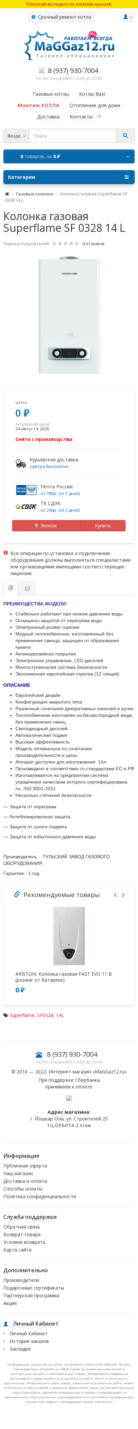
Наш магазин (18, 1173)
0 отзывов (93, 244)
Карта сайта (17, 1250)
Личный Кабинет (28, 1333)
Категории (21, 177)
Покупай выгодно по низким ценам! (69, 4)
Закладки (19, 1349)
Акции (10, 1303)
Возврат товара (22, 1234)
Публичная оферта (25, 1165)
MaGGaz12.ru (109, 1071)
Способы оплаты (22, 1188)
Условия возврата (24, 1242)
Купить (103, 525)
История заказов (28, 1341)
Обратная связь (21, 1227)
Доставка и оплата (25, 1181)
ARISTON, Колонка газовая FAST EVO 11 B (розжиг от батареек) (63, 977)
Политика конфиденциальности (39, 1196)
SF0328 (45, 1015)
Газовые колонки (34, 194)
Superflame (22, 1015)
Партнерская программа (31, 1295)
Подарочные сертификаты (33, 1288)
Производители (21, 1280)
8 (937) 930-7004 (72, 1054)
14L (60, 1015)
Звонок (47, 525)
